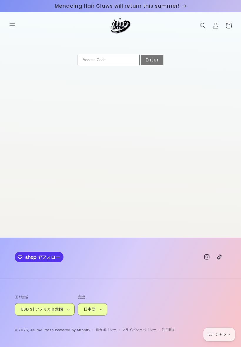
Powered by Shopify (73, 330)
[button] (12, 25)
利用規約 (169, 329)
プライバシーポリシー (139, 329)
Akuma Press (42, 330)
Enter (152, 59)
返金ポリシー (106, 329)
